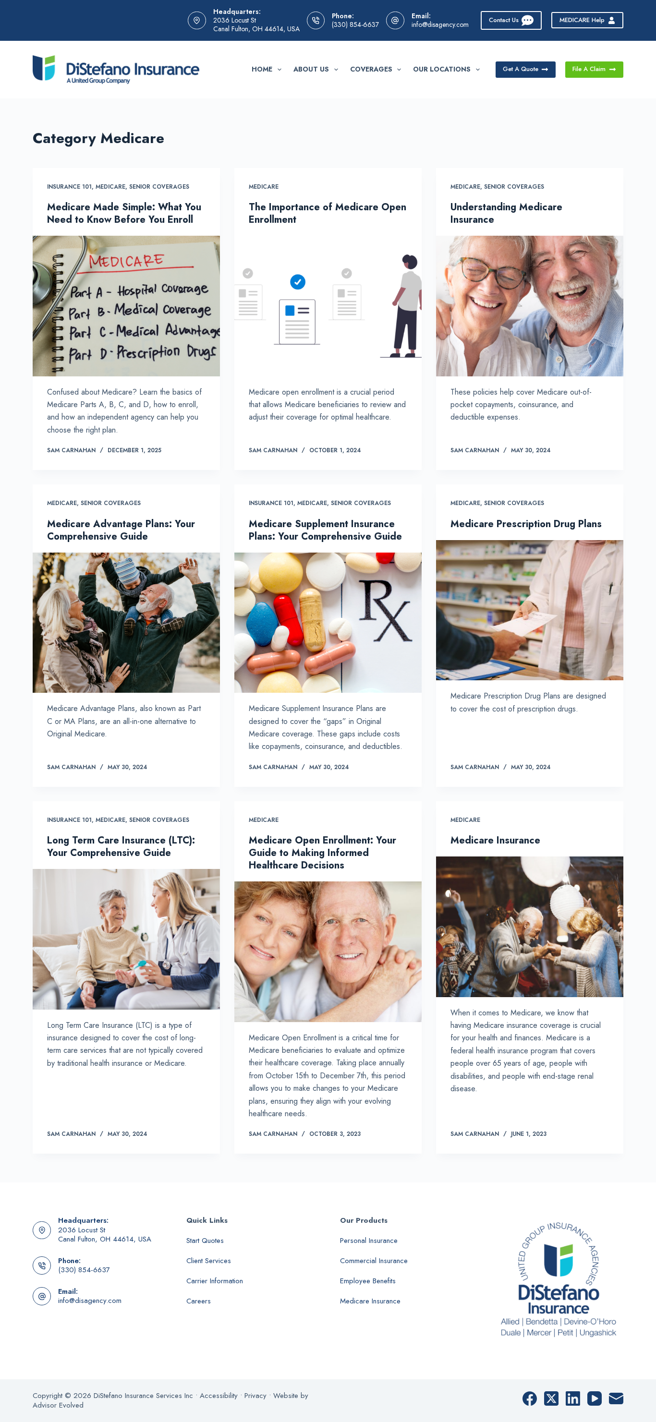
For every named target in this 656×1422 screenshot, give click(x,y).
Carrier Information (214, 1281)
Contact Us (504, 19)
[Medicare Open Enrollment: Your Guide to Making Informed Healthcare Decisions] (328, 951)
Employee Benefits (368, 1281)
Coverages (371, 69)
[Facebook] (529, 1398)
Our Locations (442, 69)
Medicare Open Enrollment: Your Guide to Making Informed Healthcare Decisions (322, 852)
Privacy (255, 1395)
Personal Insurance (369, 1240)
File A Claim (589, 68)
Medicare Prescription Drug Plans (526, 524)
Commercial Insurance (374, 1260)
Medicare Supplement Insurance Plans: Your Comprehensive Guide (325, 530)
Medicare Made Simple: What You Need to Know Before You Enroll (124, 213)
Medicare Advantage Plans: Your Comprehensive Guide (121, 530)
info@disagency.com (440, 24)
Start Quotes (205, 1240)
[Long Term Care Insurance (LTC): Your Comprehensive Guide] (126, 939)
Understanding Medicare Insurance (506, 213)
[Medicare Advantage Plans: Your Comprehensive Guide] (126, 623)
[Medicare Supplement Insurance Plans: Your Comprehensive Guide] (328, 623)
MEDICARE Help (582, 19)
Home (262, 69)
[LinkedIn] (573, 1398)
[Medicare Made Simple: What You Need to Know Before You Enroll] (126, 306)
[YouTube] (594, 1398)
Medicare (110, 186)
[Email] (616, 1398)
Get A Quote (520, 68)
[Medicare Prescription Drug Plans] (529, 610)
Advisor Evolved (58, 1405)
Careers (198, 1301)
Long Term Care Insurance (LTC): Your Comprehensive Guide (121, 846)
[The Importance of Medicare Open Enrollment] (328, 306)
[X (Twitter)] (551, 1398)
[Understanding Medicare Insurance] (529, 306)
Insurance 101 (69, 186)
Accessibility (219, 1395)
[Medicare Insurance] (529, 926)
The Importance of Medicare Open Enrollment (327, 213)
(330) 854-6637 (355, 24)
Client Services (208, 1260)
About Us (311, 69)
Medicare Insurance (495, 840)
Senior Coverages (159, 186)
